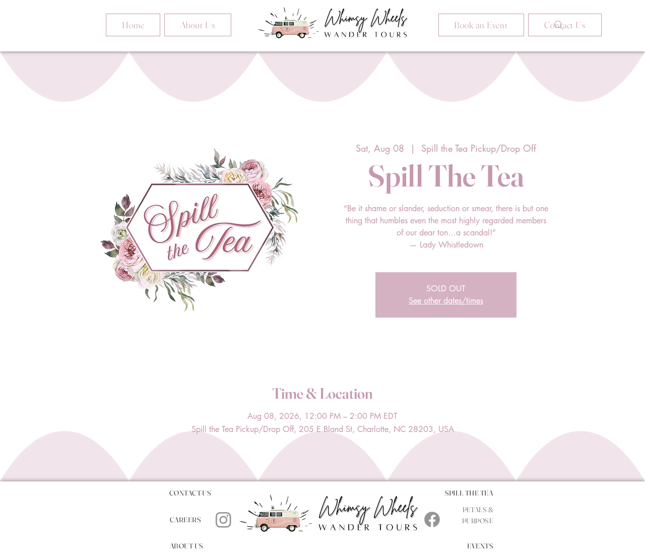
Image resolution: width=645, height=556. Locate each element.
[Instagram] (223, 519)
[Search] (558, 25)
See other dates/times (446, 300)
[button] (481, 25)
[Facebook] (432, 519)
